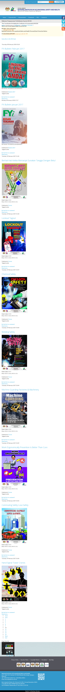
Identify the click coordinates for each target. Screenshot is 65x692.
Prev (6, 617)
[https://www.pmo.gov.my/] (23, 664)
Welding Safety (8, 331)
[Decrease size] (12, 653)
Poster (10, 205)
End (6, 637)
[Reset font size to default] (9, 653)
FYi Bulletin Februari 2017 (13, 48)
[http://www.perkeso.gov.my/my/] (42, 664)
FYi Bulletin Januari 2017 (12, 104)
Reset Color (9, 648)
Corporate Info (12, 17)
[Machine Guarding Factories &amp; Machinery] (14, 410)
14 (5, 634)
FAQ (38, 17)
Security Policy (24, 659)
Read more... (5, 98)
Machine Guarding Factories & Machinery (20, 389)
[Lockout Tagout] (14, 238)
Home (4, 17)
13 (5, 632)
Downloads (31, 17)
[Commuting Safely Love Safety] (14, 525)
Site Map (51, 659)
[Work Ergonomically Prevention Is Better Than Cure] (14, 468)
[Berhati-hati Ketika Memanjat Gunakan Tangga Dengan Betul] (14, 181)
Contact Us (44, 17)
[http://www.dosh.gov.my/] (37, 664)
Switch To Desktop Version (32, 691)
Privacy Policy (15, 659)
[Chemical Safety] (14, 295)
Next (6, 636)
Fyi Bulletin (17, 25)
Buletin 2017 (11, 92)
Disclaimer (44, 659)
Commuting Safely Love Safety (15, 505)
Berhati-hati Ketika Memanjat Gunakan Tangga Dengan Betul (28, 160)
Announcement (22, 17)
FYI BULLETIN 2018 (27, 25)
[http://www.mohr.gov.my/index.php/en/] (33, 664)
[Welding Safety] (14, 352)
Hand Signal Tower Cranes (13, 562)
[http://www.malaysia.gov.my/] (19, 664)
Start (6, 615)
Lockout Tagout (9, 218)
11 (5, 629)
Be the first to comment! (8, 97)
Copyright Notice (35, 659)
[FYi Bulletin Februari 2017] (14, 69)
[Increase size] (7, 653)
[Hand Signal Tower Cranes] (14, 583)
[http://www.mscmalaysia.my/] (28, 664)
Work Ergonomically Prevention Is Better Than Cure (24, 447)
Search (51, 2)
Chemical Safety (9, 274)
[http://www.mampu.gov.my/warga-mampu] (47, 664)
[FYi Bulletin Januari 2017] (14, 125)
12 (5, 631)
